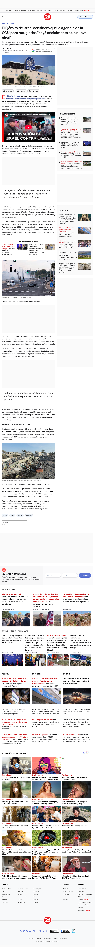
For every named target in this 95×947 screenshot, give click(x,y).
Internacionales (8, 24)
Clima (3, 891)
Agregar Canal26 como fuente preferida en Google (44, 50)
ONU (12, 515)
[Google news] (47, 931)
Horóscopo (5, 897)
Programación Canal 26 (85, 902)
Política (5, 674)
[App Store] (54, 931)
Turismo (35, 902)
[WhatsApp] (40, 931)
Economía (36, 674)
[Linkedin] (34, 931)
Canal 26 (8, 48)
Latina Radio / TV (68, 891)
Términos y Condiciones (43, 938)
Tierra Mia (66, 894)
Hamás (20, 515)
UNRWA (29, 515)
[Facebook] (21, 931)
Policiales (4, 899)
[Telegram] (43, 931)
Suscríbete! (85, 575)
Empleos (80, 907)
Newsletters (83, 910)
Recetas (35, 899)
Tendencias (21, 902)
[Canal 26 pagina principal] (47, 20)
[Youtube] (30, 931)
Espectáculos (6, 894)
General (20, 894)
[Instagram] (24, 931)
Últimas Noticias (6, 889)
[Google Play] (65, 931)
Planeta (35, 897)
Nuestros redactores (84, 905)
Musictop (65, 899)
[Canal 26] (47, 920)
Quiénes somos (82, 889)
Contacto (80, 891)
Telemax (65, 897)
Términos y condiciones (85, 894)
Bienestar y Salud (23, 889)
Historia (35, 894)
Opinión (66, 674)
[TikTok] (37, 931)
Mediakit (82, 899)
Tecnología (5, 902)
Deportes (20, 891)
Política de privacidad (84, 897)
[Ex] (27, 931)
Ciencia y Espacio (38, 889)
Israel (5, 515)
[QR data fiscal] (73, 933)
